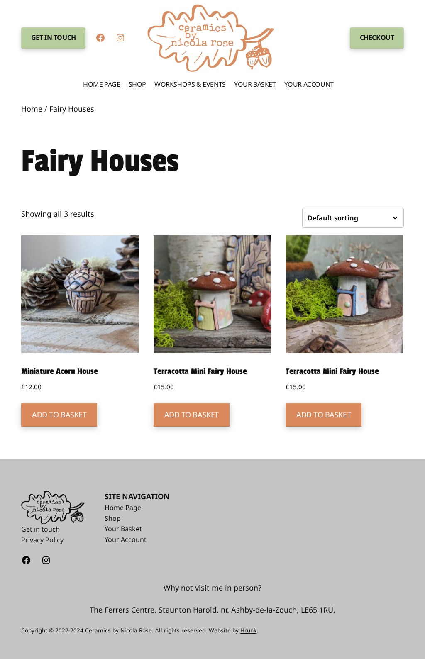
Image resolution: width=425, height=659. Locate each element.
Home (31, 109)
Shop (113, 518)
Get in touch (53, 37)
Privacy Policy (42, 539)
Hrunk (248, 630)
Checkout (377, 37)
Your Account (126, 539)
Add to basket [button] (59, 415)
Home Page (123, 507)
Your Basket (123, 528)
